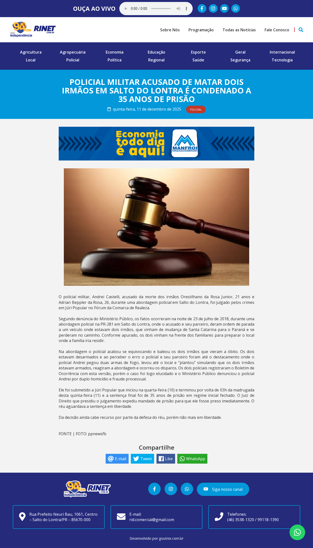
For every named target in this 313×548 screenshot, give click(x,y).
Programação (201, 30)
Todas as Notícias (239, 30)
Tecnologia (282, 60)
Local (30, 60)
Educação (156, 52)
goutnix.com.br (171, 538)
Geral (240, 52)
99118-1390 (268, 519)
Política (115, 60)
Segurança (240, 60)
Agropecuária (73, 52)
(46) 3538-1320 (240, 519)
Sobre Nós (170, 30)
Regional (156, 60)
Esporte (198, 52)
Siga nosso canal (227, 489)
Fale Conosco (277, 30)
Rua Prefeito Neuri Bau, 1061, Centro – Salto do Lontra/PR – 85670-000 (63, 517)
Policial (72, 60)
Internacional (282, 52)
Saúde (198, 60)
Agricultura (31, 52)
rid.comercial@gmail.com (151, 519)
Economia (114, 52)
